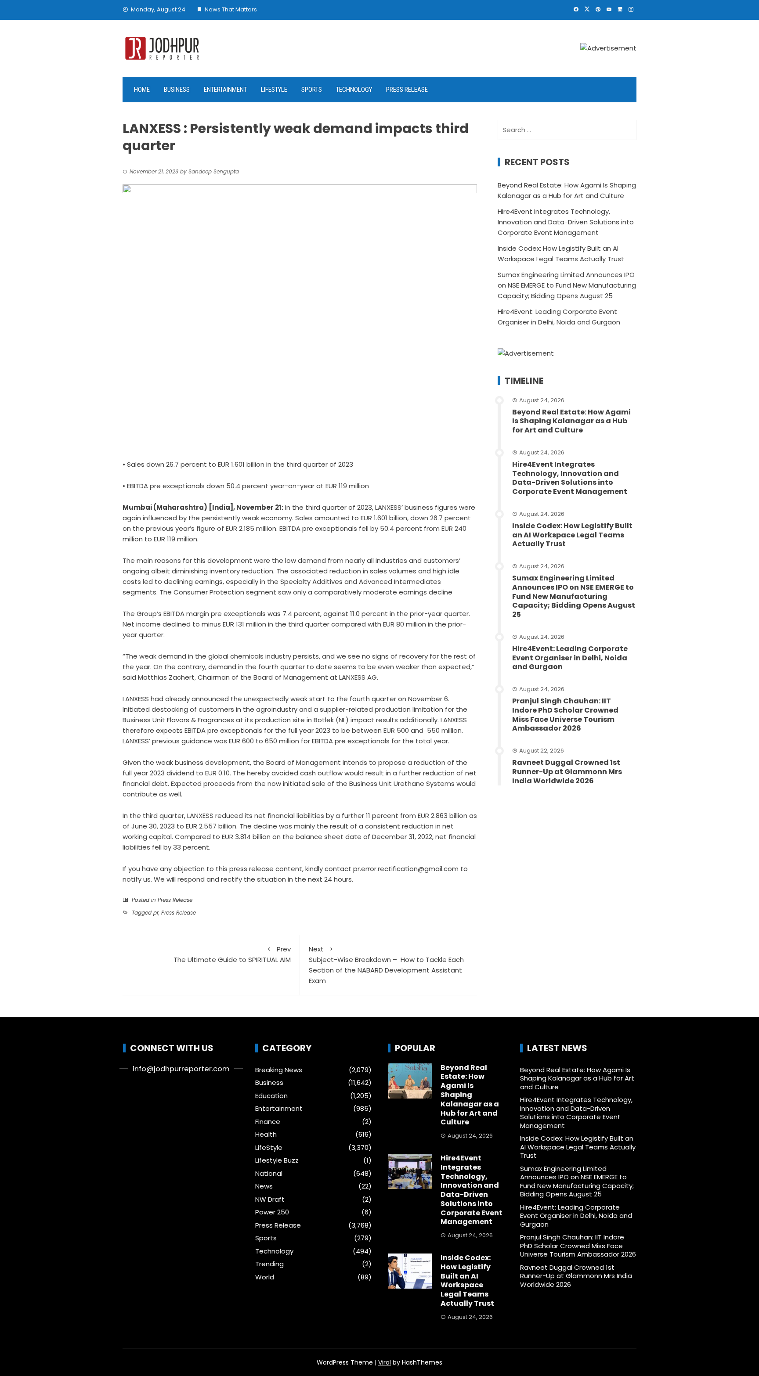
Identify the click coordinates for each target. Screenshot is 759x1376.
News (264, 1186)
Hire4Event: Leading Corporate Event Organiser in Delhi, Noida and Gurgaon (570, 658)
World (264, 1277)
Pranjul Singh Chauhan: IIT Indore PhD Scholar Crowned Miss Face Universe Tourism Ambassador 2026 (565, 714)
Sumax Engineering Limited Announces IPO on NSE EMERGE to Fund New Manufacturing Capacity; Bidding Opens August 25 (567, 285)
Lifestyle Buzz (277, 1160)
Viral (384, 1362)
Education (271, 1095)
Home (142, 90)
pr (156, 912)
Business (177, 90)
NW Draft (270, 1199)
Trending (269, 1264)
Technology (354, 90)
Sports (311, 90)
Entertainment (225, 90)
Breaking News (278, 1070)
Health (266, 1134)
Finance (267, 1121)
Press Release (407, 90)
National (268, 1173)
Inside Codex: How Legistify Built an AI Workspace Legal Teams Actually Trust (572, 535)
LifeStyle (274, 90)
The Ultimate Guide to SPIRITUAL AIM (232, 954)
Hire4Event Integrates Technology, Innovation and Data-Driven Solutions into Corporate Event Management (566, 222)
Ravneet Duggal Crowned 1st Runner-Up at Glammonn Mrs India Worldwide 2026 (567, 771)
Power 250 (272, 1212)
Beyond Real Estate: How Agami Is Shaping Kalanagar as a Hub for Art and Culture (571, 421)
